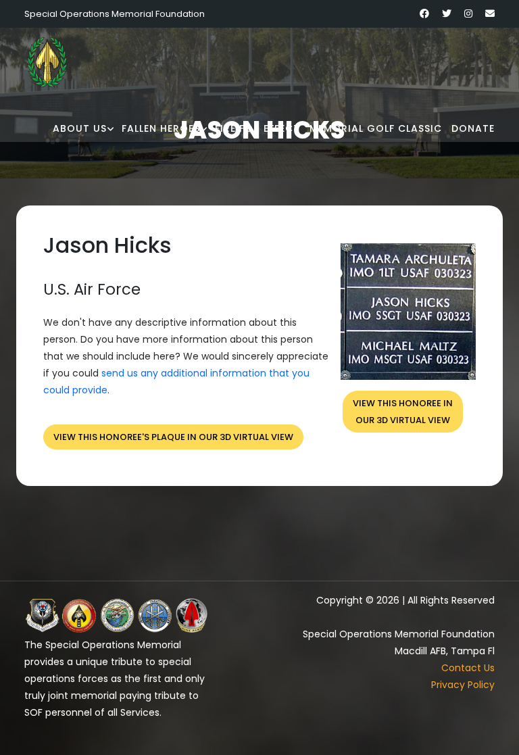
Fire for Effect (257, 128)
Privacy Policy (463, 684)
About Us (80, 128)
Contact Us (468, 668)
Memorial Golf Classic (376, 128)
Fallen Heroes (161, 128)
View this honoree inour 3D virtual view (403, 412)
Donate (473, 128)
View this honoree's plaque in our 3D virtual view (173, 437)
